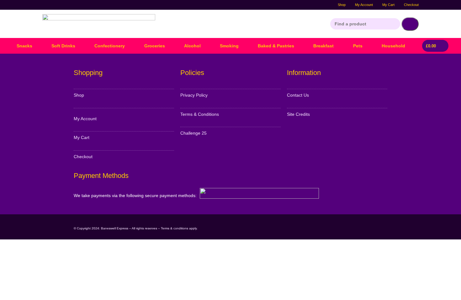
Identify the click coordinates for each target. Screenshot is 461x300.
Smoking (229, 46)
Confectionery (109, 46)
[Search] (410, 24)
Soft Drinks (63, 46)
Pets (358, 46)
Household (393, 46)
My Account (364, 5)
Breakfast (323, 46)
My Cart (388, 5)
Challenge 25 (193, 133)
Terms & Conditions (199, 114)
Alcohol (192, 46)
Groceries (154, 46)
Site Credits (298, 114)
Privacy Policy (194, 95)
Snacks (24, 46)
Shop (342, 5)
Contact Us (298, 95)
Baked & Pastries (276, 46)
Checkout (411, 5)
